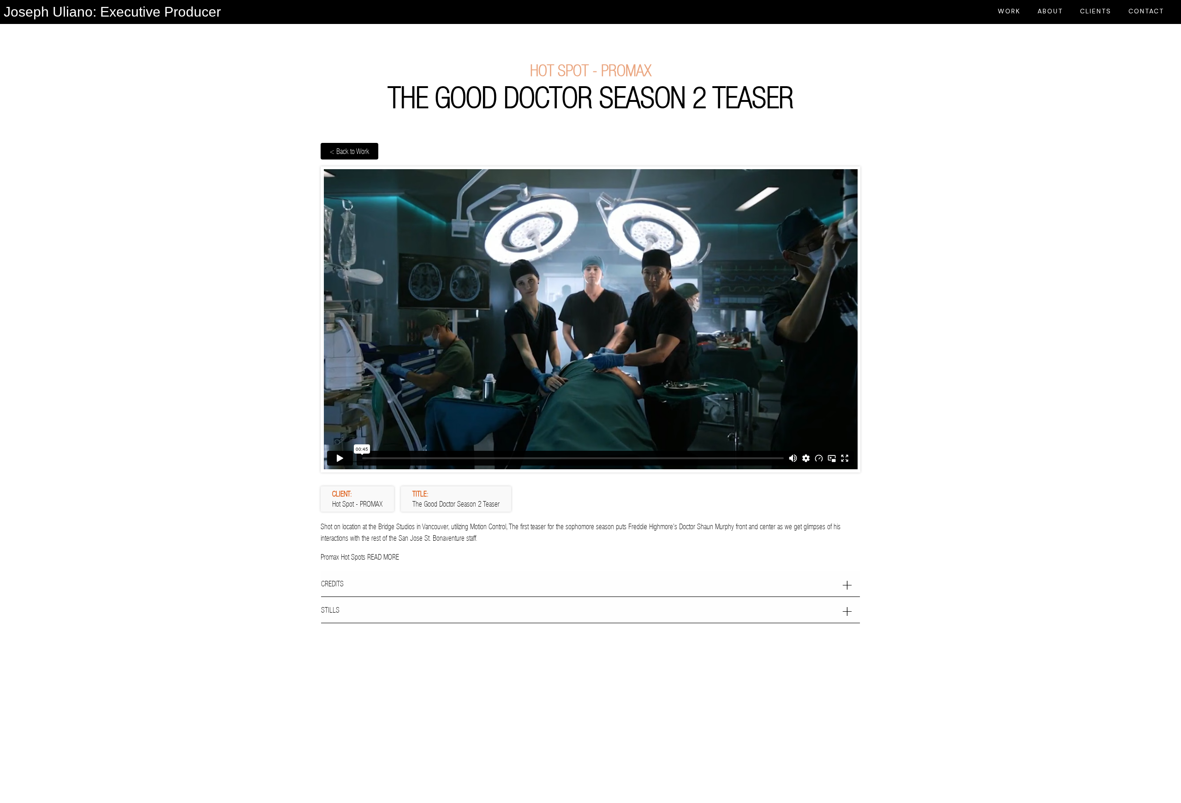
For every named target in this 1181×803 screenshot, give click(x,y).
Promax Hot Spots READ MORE (360, 557)
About (1050, 11)
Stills (330, 610)
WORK (1009, 11)
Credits (332, 583)
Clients (1095, 11)
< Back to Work (349, 151)
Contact (1146, 11)
